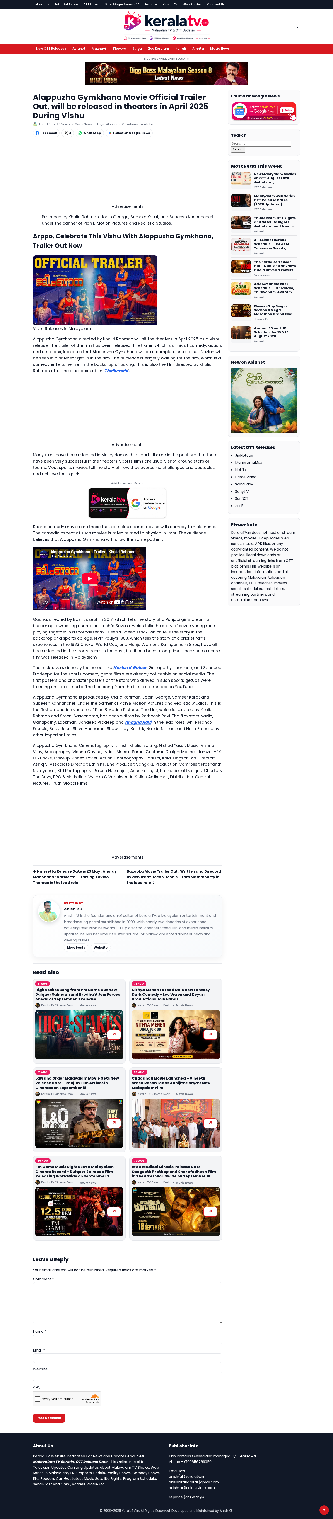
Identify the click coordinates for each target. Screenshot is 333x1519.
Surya (137, 48)
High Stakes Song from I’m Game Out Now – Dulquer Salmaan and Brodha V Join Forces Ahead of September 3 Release (77, 994)
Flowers (119, 48)
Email (39, 1350)
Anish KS (73, 909)
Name (39, 1331)
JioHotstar (244, 455)
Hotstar (151, 4)
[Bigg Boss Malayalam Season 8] (166, 73)
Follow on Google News (131, 133)
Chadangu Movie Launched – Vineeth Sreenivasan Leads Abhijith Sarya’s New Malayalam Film (171, 1083)
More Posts (76, 947)
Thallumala (116, 371)
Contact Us (215, 4)
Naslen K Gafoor (130, 667)
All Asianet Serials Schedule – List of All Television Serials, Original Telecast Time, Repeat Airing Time (274, 244)
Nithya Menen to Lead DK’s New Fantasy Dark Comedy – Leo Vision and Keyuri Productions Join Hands (171, 994)
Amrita (198, 48)
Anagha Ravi (138, 722)
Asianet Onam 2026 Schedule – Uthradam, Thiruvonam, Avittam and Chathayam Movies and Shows (275, 288)
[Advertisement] (127, 171)
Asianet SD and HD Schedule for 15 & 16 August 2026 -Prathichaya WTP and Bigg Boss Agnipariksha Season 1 (275, 332)
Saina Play (244, 484)
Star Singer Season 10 (122, 4)
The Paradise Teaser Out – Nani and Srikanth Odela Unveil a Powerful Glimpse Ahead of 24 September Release (275, 266)
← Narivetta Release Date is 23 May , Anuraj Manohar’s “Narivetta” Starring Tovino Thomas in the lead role (74, 877)
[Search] (296, 26)
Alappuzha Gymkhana (122, 124)
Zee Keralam (158, 48)
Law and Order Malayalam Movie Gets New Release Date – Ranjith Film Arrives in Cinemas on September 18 (77, 1083)
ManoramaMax (248, 462)
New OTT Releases (51, 48)
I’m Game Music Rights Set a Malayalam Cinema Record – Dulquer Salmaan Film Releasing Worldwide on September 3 (74, 1171)
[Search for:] (261, 143)
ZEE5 (239, 505)
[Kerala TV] (166, 25)
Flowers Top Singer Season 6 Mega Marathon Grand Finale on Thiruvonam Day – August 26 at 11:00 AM (275, 310)
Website (101, 947)
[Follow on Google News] (264, 111)
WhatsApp (92, 133)
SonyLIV (242, 491)
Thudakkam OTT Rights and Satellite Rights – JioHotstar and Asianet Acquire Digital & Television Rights (275, 222)
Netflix (240, 469)
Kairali (180, 48)
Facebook (49, 133)
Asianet (78, 48)
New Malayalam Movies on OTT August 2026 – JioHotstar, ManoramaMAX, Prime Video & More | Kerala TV (275, 178)
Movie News (220, 48)
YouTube (147, 124)
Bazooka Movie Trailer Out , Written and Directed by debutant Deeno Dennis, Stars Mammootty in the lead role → (174, 877)
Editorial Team (66, 4)
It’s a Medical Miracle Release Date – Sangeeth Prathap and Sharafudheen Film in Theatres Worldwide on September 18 (174, 1171)
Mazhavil (99, 48)
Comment (43, 1279)
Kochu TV (170, 4)
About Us (42, 4)
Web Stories (192, 4)
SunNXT (242, 498)
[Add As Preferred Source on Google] (127, 503)
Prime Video (245, 477)
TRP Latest (91, 4)
